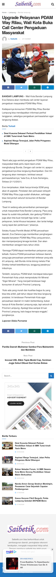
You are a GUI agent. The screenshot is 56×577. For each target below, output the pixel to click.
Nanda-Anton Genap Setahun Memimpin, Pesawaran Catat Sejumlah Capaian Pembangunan (34, 486)
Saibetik (13, 38)
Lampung (12, 12)
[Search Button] (51, 375)
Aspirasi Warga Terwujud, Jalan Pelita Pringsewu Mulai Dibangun (27, 142)
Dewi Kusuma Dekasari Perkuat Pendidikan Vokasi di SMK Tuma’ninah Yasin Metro (28, 135)
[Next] (30, 151)
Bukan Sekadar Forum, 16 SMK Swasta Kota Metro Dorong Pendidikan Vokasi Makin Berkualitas (33, 472)
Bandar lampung (24, 12)
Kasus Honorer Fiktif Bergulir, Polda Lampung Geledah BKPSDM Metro (31, 499)
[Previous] (26, 151)
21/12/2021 (26, 38)
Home (4, 12)
